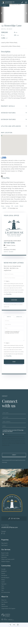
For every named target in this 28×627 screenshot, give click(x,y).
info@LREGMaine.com (9, 527)
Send (14, 361)
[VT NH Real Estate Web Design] (14, 615)
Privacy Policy (5, 178)
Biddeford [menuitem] (3, 571)
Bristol (21, 206)
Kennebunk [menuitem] (4, 575)
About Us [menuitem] (3, 600)
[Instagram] (4, 533)
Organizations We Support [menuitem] (8, 608)
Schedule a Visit (19, 316)
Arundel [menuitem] (3, 569)
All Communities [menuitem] (5, 592)
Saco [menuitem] (2, 586)
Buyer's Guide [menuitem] (4, 553)
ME (12, 206)
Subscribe (14, 300)
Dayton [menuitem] (3, 573)
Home (2, 206)
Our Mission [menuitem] (4, 602)
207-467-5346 (9, 243)
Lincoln (16, 206)
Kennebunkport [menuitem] (5, 577)
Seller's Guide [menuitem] (4, 555)
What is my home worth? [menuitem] (7, 559)
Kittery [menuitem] (3, 579)
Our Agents (11, 251)
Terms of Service (7, 370)
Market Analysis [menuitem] (5, 561)
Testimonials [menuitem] (4, 606)
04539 (4, 208)
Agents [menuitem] (3, 604)
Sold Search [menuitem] (4, 545)
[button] (2, 13)
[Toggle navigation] (26, 2)
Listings (8, 206)
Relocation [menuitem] (4, 557)
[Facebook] (1, 533)
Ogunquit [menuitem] (3, 584)
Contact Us (6, 251)
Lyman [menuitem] (3, 582)
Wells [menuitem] (2, 588)
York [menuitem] (2, 590)
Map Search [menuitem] (4, 543)
